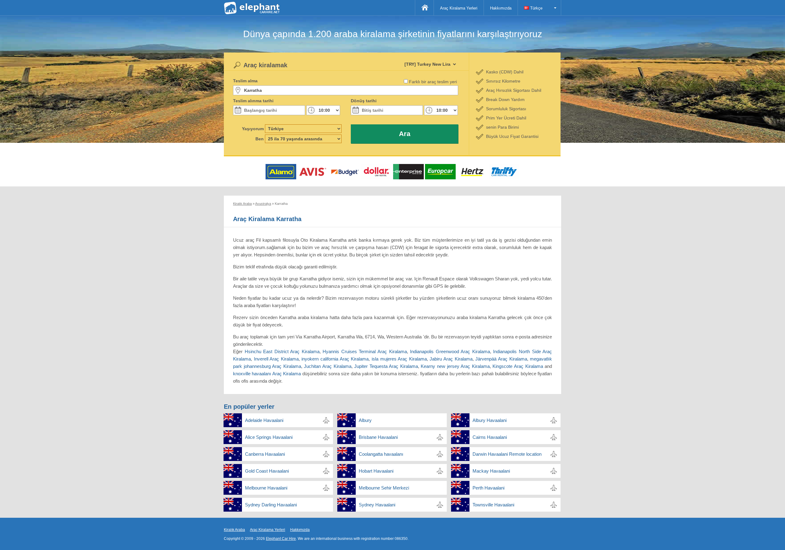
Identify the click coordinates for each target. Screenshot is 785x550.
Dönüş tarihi (364, 100)
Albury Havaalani (490, 420)
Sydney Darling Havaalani (271, 504)
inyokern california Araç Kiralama (335, 358)
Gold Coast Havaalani (267, 471)
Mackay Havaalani (491, 471)
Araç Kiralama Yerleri (458, 8)
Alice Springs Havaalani (269, 437)
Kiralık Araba (234, 530)
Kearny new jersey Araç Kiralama (455, 366)
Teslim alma (245, 80)
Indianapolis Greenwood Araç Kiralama (450, 351)
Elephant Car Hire (281, 538)
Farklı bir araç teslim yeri (433, 81)
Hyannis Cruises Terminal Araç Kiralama (365, 351)
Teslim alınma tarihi (253, 100)
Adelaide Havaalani (264, 420)
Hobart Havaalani (376, 471)
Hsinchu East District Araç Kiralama (282, 351)
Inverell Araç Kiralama (276, 358)
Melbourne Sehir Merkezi (384, 487)
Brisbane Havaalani (378, 437)
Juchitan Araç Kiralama (327, 366)
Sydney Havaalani (377, 504)
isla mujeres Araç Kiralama (399, 358)
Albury (365, 420)
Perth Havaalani (488, 487)
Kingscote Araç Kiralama (517, 366)
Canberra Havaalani (265, 454)
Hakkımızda (500, 8)
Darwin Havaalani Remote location (507, 454)
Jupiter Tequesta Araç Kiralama (386, 366)
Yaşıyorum (253, 128)
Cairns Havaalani (490, 437)
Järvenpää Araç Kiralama (501, 358)
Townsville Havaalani (493, 504)
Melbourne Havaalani (266, 487)
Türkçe (535, 8)
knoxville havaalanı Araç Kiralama (267, 373)
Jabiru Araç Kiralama (451, 358)
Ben (259, 138)
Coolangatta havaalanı (381, 454)
